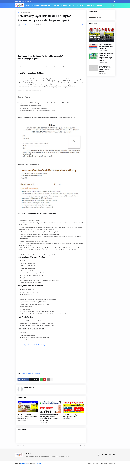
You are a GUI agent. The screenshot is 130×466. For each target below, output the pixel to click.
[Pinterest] (44, 379)
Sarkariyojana (36, 373)
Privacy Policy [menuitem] (90, 5)
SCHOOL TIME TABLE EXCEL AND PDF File (100, 36)
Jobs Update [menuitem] (35, 5)
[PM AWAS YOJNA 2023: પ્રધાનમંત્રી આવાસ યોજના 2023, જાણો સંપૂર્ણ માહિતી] (28, 407)
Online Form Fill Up (39, 345)
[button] (113, 5)
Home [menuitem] (27, 5)
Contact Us (28, 1)
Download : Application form (26, 345)
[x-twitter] (112, 1)
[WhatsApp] (41, 379)
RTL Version (112, 463)
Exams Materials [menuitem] (46, 5)
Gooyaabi (38, 463)
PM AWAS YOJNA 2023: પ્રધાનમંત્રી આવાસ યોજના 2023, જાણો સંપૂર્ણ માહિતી (27, 416)
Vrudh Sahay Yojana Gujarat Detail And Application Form (73, 416)
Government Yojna (27, 12)
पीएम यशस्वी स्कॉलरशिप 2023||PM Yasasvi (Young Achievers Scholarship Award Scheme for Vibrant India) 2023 (49, 417)
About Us (21, 1)
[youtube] (114, 1)
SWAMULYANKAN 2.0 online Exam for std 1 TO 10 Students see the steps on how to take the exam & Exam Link (106, 57)
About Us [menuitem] (71, 5)
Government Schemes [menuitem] (60, 5)
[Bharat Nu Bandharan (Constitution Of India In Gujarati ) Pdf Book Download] (93, 68)
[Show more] (51, 379)
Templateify (23, 463)
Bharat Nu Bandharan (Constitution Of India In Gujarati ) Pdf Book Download (105, 68)
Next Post (82, 445)
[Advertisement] (51, 42)
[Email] (48, 379)
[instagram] (110, 454)
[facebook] (109, 1)
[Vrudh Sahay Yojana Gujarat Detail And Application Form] (73, 407)
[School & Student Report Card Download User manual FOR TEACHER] (93, 47)
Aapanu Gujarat (29, 387)
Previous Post (20, 445)
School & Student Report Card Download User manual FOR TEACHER (106, 46)
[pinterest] (113, 454)
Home (16, 1)
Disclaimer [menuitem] (100, 5)
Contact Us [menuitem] (80, 5)
